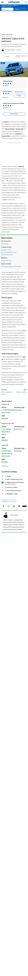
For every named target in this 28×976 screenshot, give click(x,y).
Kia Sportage (19, 129)
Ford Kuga (18, 133)
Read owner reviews (18, 91)
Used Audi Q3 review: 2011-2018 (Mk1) (11, 266)
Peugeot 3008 (5, 136)
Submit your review (19, 95)
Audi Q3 (6, 122)
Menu (2, 2)
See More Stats (4, 466)
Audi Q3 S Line (4, 243)
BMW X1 (21, 166)
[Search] (26, 2)
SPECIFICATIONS (14, 113)
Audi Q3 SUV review (6, 249)
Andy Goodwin (11, 49)
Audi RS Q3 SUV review (7, 254)
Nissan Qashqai (9, 129)
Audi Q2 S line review (6, 260)
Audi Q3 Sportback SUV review (8, 252)
